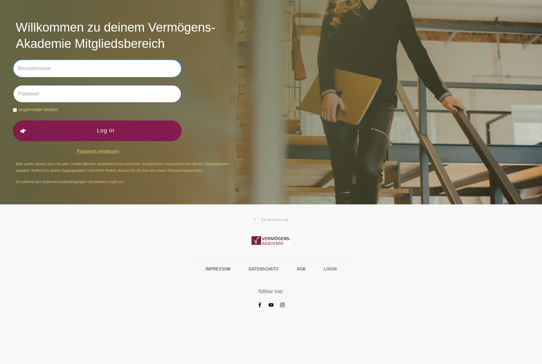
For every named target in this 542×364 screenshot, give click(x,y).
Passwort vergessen (97, 151)
